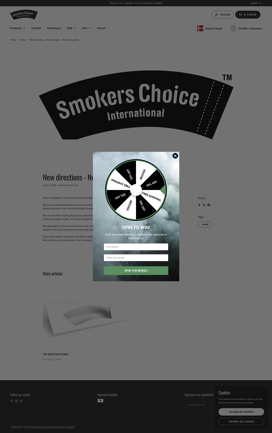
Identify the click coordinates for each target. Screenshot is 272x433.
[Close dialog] (175, 156)
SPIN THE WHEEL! (136, 270)
